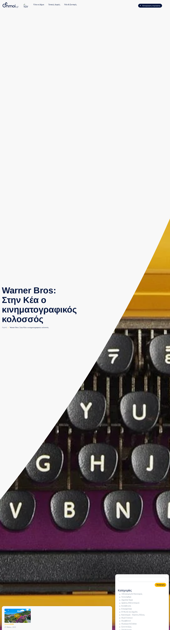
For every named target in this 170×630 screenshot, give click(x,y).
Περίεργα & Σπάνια (129, 624)
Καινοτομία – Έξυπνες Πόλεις (133, 615)
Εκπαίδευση (126, 606)
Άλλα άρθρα (9, 624)
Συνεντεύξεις (126, 627)
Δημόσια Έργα (127, 600)
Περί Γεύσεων (127, 618)
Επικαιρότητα (126, 609)
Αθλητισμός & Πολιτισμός (131, 594)
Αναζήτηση (160, 585)
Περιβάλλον (126, 621)
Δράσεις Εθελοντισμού (130, 603)
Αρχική (4, 327)
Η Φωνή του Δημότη (129, 612)
